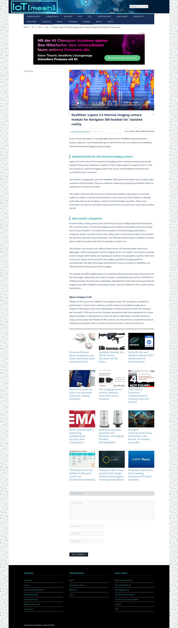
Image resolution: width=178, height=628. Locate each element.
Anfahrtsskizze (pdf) (31, 595)
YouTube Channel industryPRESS (126, 599)
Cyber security (33, 16)
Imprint (26, 585)
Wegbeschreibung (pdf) (32, 604)
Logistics (47, 21)
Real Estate (150, 131)
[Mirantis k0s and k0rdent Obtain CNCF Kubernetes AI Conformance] (141, 341)
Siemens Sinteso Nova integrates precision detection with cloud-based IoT (81, 357)
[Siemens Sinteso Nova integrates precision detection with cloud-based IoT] (82, 341)
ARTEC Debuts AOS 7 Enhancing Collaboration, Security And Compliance (81, 436)
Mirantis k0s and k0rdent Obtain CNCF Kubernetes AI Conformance (141, 357)
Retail (99, 21)
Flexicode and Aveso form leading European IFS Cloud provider (140, 475)
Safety (110, 21)
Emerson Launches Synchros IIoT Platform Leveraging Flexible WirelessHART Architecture (111, 436)
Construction (104, 16)
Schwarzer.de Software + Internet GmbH (39, 625)
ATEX (80, 16)
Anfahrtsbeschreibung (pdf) (33, 590)
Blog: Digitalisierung (122, 590)
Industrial (31, 21)
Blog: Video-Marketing (123, 585)
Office (59, 21)
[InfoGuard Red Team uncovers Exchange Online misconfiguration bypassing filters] (112, 459)
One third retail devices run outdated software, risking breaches (80, 394)
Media (71, 580)
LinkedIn (118, 604)
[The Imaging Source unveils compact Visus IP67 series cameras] (112, 378)
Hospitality (138, 16)
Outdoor (73, 21)
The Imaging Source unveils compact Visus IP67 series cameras (110, 394)
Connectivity (52, 16)
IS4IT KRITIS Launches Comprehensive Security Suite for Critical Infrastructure (138, 396)
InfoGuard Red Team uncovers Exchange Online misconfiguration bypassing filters (111, 475)
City (90, 16)
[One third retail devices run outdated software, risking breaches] (82, 378)
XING (117, 609)
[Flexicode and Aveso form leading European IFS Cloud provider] (141, 459)
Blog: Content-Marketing (123, 580)
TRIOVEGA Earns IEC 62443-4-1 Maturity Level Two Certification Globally (82, 475)
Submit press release (76, 585)
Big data (68, 16)
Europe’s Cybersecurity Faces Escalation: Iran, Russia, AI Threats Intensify (140, 436)
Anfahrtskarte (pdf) (30, 599)
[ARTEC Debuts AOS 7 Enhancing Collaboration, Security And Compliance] (82, 418)
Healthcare (122, 16)
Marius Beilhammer (80, 131)
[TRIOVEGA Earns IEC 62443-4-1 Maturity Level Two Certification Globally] (82, 459)
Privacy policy (29, 609)
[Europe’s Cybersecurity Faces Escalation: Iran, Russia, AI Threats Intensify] (141, 418)
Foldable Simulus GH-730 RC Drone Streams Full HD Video (111, 357)
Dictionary (73, 590)
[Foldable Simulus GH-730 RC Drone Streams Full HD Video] (112, 341)
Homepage (28, 580)
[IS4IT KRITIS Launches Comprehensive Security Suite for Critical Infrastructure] (141, 378)
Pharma (86, 21)
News (137, 131)
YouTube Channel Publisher (125, 595)
